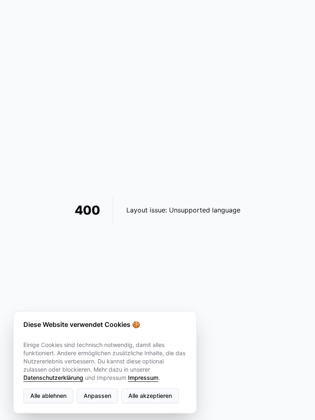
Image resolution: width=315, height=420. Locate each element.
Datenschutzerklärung (53, 377)
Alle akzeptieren (150, 395)
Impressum (143, 377)
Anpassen (97, 395)
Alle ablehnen (48, 395)
